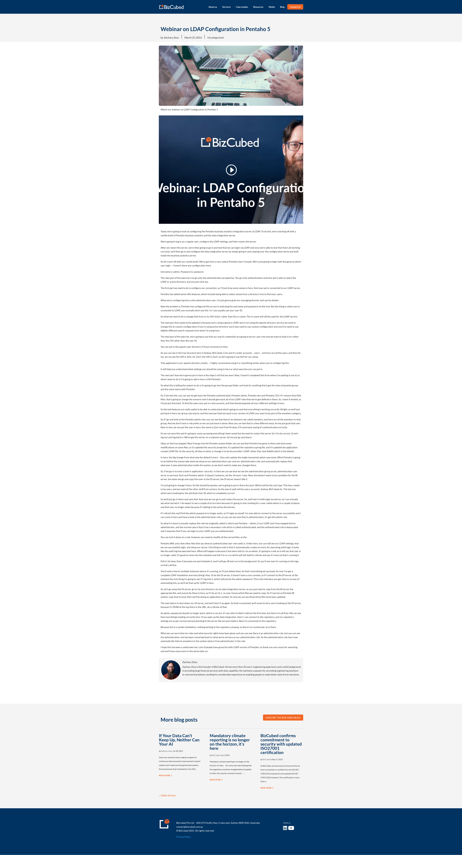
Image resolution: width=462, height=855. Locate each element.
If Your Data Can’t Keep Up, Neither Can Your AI (179, 739)
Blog (282, 7)
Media (272, 7)
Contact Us (295, 7)
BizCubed (215, 755)
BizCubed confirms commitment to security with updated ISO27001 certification (281, 744)
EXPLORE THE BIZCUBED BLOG (283, 717)
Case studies (242, 7)
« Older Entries (167, 795)
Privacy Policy (183, 836)
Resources (258, 7)
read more (164, 775)
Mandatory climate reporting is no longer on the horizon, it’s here (230, 742)
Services (226, 7)
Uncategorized (215, 37)
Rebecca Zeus (166, 751)
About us (213, 7)
